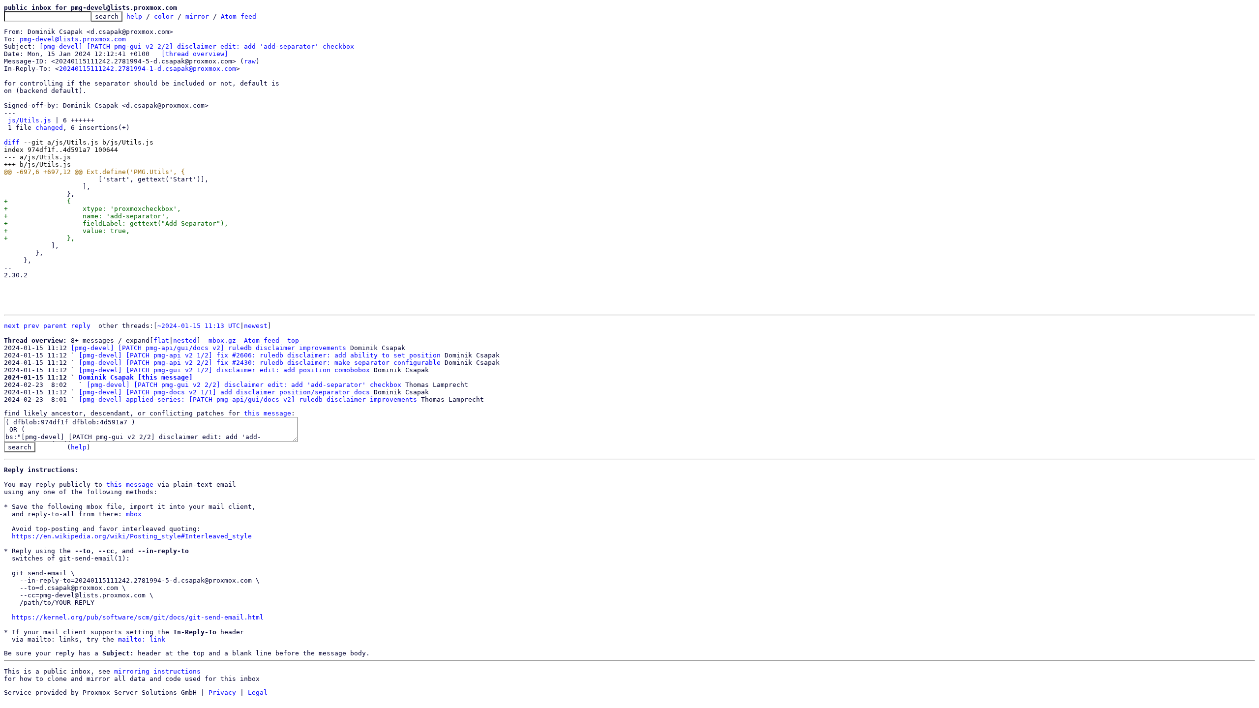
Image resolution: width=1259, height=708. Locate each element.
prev (31, 325)
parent (55, 325)
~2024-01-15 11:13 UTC (198, 325)
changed (49, 127)
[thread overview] (194, 54)
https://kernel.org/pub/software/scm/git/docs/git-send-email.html (138, 617)
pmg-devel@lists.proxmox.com (73, 39)
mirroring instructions (157, 671)
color (164, 16)
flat (161, 340)
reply (80, 325)
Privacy (222, 692)
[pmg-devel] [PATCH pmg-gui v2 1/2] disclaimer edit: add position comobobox (224, 370)
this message (267, 413)
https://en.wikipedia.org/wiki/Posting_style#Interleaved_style (132, 536)
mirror (197, 16)
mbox (134, 514)
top (293, 340)
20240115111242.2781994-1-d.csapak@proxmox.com (147, 68)
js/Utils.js (29, 120)
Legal (258, 692)
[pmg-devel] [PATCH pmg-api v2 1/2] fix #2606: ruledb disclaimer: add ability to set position (260, 355)
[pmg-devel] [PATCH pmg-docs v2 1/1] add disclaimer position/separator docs (224, 392)
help (134, 16)
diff (12, 142)
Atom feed (238, 16)
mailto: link (141, 639)
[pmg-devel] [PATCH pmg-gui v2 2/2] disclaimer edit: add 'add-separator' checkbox (196, 46)
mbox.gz (222, 340)
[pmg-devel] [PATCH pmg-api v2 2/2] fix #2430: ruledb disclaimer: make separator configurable (260, 362)
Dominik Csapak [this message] (136, 377)
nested (185, 340)
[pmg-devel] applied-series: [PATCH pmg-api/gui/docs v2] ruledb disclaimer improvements (248, 399)
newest (256, 325)
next (12, 325)
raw (250, 61)
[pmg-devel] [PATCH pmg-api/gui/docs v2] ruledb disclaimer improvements (208, 348)
